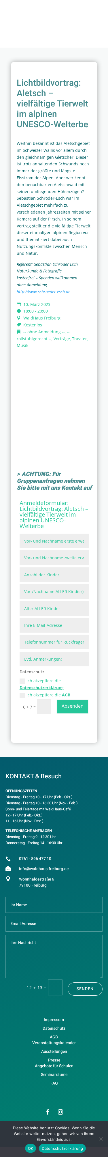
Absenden (73, 706)
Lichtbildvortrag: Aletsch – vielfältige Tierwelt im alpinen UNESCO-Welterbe (54, 517)
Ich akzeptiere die (42, 684)
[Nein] (101, 1139)
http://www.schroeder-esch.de (43, 291)
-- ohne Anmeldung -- (44, 331)
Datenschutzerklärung (42, 687)
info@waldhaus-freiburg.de (44, 869)
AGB (66, 695)
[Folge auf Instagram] (60, 1112)
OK (30, 1148)
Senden (85, 989)
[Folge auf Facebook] (48, 1112)
